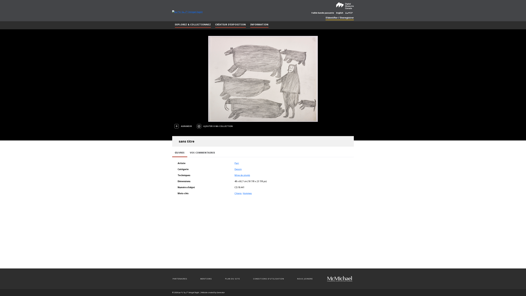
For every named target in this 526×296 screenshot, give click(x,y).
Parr (237, 163)
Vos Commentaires (202, 152)
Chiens (238, 193)
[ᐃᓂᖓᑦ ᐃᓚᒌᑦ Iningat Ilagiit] (187, 11)
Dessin (238, 169)
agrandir (186, 126)
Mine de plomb (242, 175)
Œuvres (180, 152)
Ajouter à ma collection (218, 126)
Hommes (247, 193)
